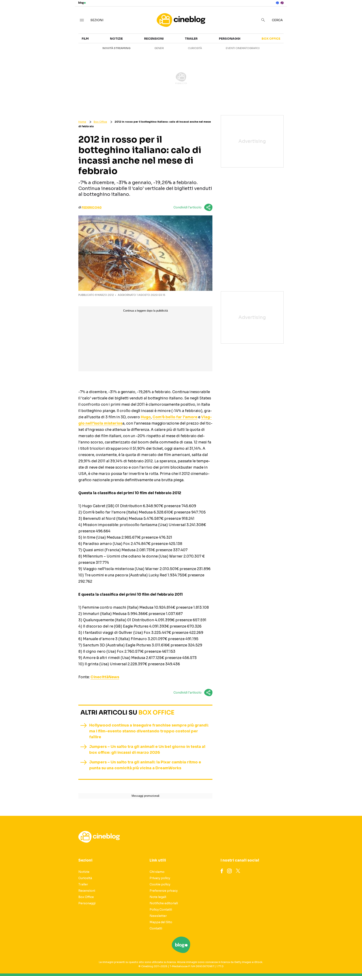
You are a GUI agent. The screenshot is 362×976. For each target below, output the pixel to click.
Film (85, 38)
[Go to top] (312, 962)
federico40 (92, 207)
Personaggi (229, 38)
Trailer (311, 41)
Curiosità (195, 48)
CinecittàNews (104, 677)
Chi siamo (157, 872)
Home (82, 121)
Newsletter (158, 916)
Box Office (314, 49)
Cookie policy (160, 884)
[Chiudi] (352, 12)
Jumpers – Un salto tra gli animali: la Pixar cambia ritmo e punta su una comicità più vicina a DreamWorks (145, 765)
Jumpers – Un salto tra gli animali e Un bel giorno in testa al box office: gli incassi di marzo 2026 (147, 749)
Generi (159, 48)
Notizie (116, 38)
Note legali (158, 897)
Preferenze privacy (164, 891)
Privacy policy (160, 878)
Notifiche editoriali (164, 903)
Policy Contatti (161, 909)
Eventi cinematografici (243, 48)
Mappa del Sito (161, 922)
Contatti (156, 928)
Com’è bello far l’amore (175, 417)
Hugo (146, 417)
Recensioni (154, 38)
